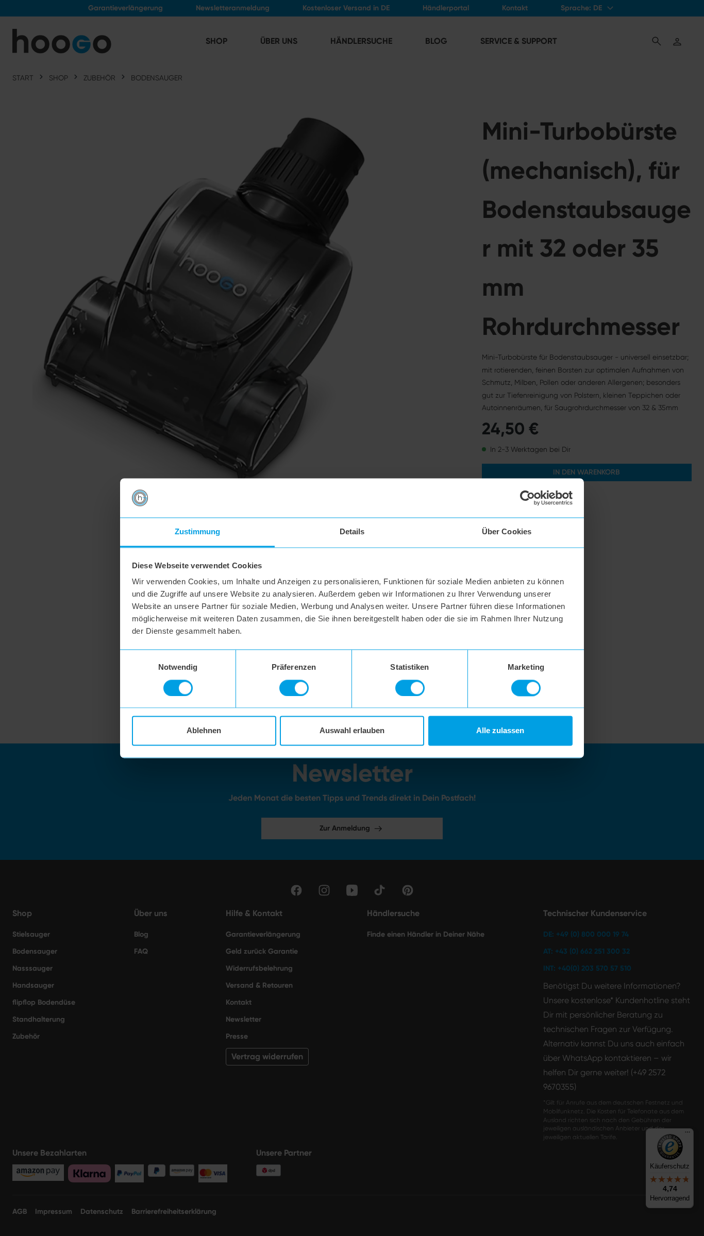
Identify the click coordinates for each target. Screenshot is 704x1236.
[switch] (294, 688)
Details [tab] (352, 532)
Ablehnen (204, 730)
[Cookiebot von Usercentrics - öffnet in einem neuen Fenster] (527, 497)
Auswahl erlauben (352, 730)
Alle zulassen (500, 730)
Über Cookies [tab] (506, 532)
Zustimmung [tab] (198, 532)
